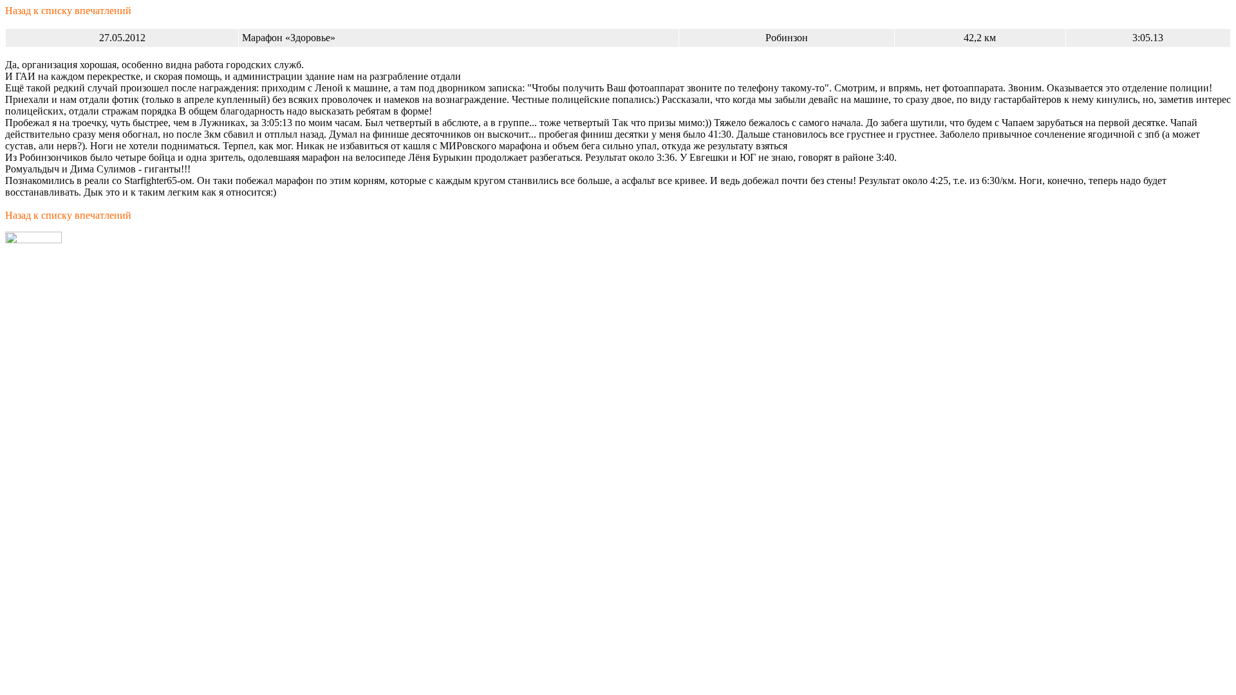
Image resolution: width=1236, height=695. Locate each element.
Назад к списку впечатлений (68, 10)
